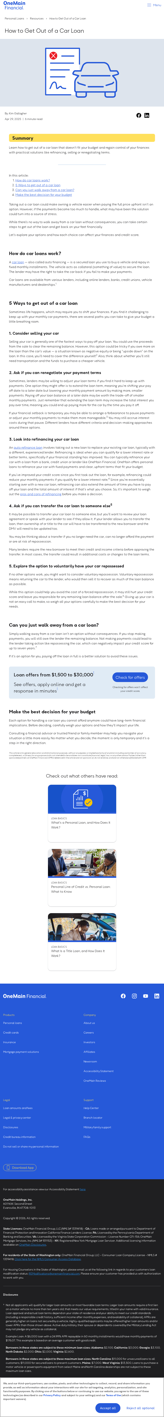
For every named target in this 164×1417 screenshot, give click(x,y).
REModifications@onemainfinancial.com (54, 1273)
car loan (18, 262)
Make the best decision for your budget (43, 195)
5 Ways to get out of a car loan (37, 185)
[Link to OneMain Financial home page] (24, 996)
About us (89, 1023)
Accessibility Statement (99, 1071)
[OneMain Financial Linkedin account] (147, 115)
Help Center (91, 1108)
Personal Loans (14, 18)
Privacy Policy (52, 1395)
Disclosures (10, 1127)
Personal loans (12, 1023)
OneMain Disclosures (32, 1244)
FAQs (87, 1136)
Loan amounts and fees (18, 1108)
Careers (89, 1032)
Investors (89, 1042)
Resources (37, 18)
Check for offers (130, 677)
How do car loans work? (32, 180)
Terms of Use (113, 1395)
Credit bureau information (19, 1136)
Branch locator (93, 1117)
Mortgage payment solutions (21, 1051)
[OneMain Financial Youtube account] (146, 996)
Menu (157, 5)
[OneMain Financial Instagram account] (134, 996)
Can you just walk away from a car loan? (44, 190)
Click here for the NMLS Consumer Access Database (48, 1259)
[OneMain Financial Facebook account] (139, 115)
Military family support (97, 1127)
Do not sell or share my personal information (31, 1146)
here (83, 1189)
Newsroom (90, 1061)
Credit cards (11, 1032)
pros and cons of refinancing (40, 494)
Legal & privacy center (17, 1117)
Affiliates (89, 1051)
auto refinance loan (28, 447)
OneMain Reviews (95, 1080)
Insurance (9, 1042)
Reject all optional (141, 1408)
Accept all (108, 1408)
